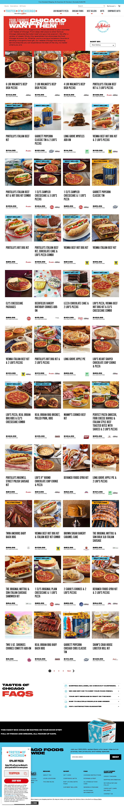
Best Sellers (92, 11)
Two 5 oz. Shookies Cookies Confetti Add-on (18, 646)
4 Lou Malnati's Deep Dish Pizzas (74, 86)
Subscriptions (14, 6)
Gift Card (67, 775)
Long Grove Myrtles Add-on (74, 138)
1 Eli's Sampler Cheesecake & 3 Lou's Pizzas (46, 195)
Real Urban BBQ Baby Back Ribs (46, 646)
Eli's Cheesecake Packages (14, 305)
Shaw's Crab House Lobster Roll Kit (102, 646)
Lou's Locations (49, 778)
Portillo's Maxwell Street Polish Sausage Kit (17, 481)
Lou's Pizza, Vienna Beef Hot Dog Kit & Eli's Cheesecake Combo (105, 307)
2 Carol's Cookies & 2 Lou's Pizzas (75, 591)
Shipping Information (112, 779)
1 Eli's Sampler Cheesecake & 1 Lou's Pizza (75, 195)
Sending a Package (91, 787)
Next (69, 671)
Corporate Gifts (114, 11)
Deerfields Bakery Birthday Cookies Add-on (46, 307)
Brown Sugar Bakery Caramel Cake (75, 535)
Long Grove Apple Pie (74, 359)
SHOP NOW (16, 781)
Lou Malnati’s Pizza (61, 11)
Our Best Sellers (70, 787)
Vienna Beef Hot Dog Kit (76, 248)
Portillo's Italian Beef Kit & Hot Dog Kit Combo (18, 194)
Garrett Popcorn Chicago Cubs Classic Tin (75, 648)
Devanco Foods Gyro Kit (76, 478)
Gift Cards (23, 6)
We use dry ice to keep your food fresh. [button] (91, 691)
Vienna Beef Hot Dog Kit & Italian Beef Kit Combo (47, 535)
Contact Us (108, 793)
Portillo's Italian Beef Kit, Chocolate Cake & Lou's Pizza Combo (46, 251)
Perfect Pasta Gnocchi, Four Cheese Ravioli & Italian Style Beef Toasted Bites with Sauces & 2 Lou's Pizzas (105, 422)
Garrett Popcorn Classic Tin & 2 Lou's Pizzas (46, 140)
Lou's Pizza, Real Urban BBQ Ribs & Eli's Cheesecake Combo (18, 418)
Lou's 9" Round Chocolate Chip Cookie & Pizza (46, 481)
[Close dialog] (28, 749)
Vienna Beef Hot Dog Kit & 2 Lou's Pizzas (105, 138)
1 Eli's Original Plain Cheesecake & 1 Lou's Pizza (46, 592)
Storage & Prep (90, 778)
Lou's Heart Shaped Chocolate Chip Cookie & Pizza (104, 362)
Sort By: (95, 41)
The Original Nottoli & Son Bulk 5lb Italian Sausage (104, 537)
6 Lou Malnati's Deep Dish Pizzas (16, 86)
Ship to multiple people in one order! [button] (89, 701)
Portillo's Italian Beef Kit (17, 138)
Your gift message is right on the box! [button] (90, 696)
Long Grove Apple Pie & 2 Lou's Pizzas (104, 479)
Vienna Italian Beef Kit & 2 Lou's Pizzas (17, 361)
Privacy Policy (97, 799)
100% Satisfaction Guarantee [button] (85, 706)
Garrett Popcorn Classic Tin (102, 194)
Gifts (102, 11)
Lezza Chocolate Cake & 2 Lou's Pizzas (76, 305)
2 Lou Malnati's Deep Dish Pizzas (45, 86)
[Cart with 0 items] (119, 6)
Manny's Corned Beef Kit (75, 416)
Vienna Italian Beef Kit (104, 248)
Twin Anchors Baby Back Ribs (16, 535)
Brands (7, 6)
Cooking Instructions (92, 775)
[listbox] (102, 45)
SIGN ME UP (115, 757)
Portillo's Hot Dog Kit (17, 248)
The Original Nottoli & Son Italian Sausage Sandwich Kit (17, 592)
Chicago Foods (77, 11)
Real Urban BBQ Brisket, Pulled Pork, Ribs (47, 416)
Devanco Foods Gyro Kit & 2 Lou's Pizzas (105, 591)
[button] (16, 773)
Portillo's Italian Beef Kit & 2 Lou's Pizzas (104, 86)
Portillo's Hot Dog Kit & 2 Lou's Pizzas (47, 361)
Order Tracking (110, 776)
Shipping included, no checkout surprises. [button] (92, 686)
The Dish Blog (48, 781)
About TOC (47, 775)
